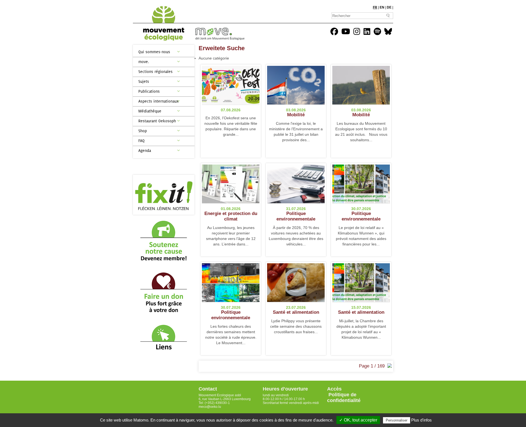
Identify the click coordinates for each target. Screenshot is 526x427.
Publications (149, 91)
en (382, 7)
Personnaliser (396, 420)
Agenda (144, 150)
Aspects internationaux (158, 101)
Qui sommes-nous (154, 51)
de (389, 7)
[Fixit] (163, 194)
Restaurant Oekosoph (157, 120)
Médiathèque (149, 111)
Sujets (143, 81)
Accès (334, 389)
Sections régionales (155, 71)
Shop (142, 130)
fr (375, 7)
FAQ (141, 140)
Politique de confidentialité (344, 397)
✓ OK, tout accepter (358, 420)
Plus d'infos (421, 420)
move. (143, 61)
